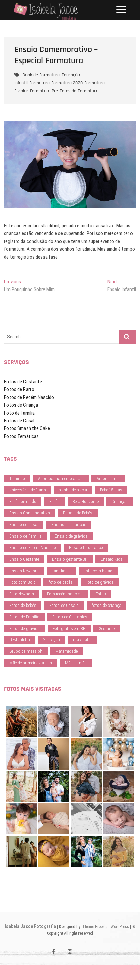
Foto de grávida (100, 582)
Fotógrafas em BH (69, 628)
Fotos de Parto (19, 389)
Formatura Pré (44, 91)
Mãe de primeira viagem (30, 662)
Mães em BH (76, 662)
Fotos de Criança (21, 405)
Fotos (100, 593)
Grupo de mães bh (25, 651)
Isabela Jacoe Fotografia (30, 926)
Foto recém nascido (65, 593)
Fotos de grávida (24, 628)
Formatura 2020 (67, 83)
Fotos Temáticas (21, 436)
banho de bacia (73, 489)
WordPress (120, 926)
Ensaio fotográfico (86, 547)
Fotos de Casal (19, 421)
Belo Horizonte (86, 501)
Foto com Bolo (22, 582)
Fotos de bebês (22, 605)
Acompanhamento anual (61, 478)
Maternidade (66, 651)
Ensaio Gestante (24, 559)
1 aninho (17, 478)
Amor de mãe (108, 478)
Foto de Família (19, 413)
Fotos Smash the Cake (27, 428)
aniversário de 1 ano (27, 489)
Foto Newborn (21, 593)
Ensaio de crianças (68, 524)
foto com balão (98, 570)
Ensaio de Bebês (77, 512)
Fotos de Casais (64, 605)
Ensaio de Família (25, 536)
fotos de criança (106, 605)
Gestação (51, 639)
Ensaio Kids (112, 559)
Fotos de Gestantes (69, 616)
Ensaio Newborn (24, 570)
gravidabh (82, 639)
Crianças (119, 501)
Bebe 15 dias (111, 489)
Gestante (107, 628)
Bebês (54, 501)
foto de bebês (61, 582)
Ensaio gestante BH (70, 559)
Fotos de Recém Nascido (29, 397)
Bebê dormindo (22, 501)
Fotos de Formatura (79, 91)
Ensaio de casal (23, 524)
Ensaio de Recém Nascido (32, 547)
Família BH (61, 570)
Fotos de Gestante (23, 382)
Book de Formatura (41, 75)
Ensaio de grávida (71, 536)
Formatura (39, 83)
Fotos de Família (24, 616)
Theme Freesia (95, 926)
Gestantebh (19, 639)
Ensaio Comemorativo (29, 512)
